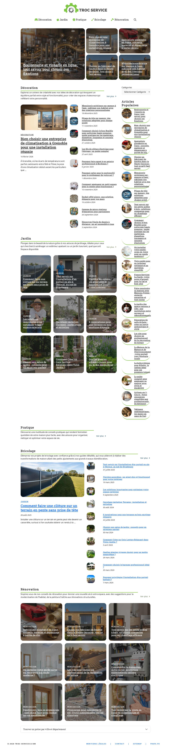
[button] (135, 19)
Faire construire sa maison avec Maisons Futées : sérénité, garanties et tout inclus (142, 294)
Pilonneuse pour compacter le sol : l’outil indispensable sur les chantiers (85, 712)
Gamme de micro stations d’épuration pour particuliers (96, 210)
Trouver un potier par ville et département (44, 729)
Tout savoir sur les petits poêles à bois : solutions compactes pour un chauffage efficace (142, 210)
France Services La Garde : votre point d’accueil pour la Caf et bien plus (141, 279)
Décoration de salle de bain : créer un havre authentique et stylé (141, 324)
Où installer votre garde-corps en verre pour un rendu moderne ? (141, 252)
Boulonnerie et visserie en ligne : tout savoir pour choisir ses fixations (50, 69)
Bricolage (100, 19)
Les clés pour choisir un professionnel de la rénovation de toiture (142, 338)
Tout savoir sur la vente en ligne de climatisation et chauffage (126, 712)
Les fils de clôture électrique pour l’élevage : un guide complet (98, 150)
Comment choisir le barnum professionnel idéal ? (126, 565)
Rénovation (121, 19)
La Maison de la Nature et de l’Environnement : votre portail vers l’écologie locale (142, 353)
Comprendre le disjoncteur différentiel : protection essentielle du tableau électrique (126, 671)
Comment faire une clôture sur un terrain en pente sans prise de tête (35, 283)
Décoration (45, 19)
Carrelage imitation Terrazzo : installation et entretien (68, 324)
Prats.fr (155, 744)
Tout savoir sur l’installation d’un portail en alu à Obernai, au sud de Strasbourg (66, 282)
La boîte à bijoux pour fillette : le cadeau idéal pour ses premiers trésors (142, 367)
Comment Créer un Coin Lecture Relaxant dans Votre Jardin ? (67, 363)
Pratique (80, 19)
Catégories (127, 87)
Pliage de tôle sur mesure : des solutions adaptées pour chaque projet (97, 120)
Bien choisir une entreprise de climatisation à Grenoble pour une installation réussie (100, 42)
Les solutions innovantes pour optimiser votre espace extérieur (32, 323)
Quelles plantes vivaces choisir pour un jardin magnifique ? (101, 363)
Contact (119, 744)
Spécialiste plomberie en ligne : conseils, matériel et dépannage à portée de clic (134, 43)
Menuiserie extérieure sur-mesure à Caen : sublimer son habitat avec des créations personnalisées (134, 69)
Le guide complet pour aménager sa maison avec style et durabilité (140, 382)
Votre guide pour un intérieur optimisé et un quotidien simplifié (142, 265)
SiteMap (137, 744)
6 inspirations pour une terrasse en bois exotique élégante (100, 324)
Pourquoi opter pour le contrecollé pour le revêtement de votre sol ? (98, 174)
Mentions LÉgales (96, 744)
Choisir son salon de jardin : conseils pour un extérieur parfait (35, 365)
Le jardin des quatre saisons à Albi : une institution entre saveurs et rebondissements (142, 310)
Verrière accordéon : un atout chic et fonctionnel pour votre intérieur (100, 283)
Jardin (63, 19)
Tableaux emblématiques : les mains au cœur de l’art (142, 412)
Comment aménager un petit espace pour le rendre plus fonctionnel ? (99, 185)
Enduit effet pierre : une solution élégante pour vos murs (97, 198)
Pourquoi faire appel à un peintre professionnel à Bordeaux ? (98, 162)
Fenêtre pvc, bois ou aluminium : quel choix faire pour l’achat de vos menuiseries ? (41, 712)
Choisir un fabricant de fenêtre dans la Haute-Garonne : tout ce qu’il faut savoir (102, 70)
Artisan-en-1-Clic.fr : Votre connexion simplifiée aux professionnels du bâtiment (141, 398)
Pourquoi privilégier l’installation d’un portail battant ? (125, 578)
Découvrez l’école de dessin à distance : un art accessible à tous (98, 223)
